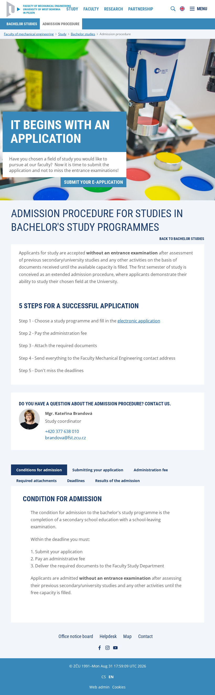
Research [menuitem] (113, 9)
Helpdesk (108, 636)
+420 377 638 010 (62, 431)
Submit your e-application (93, 182)
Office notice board (75, 636)
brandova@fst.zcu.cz (65, 438)
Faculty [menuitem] (91, 9)
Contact (145, 636)
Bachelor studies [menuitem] (22, 24)
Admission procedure (115, 34)
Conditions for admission (39, 469)
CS (103, 676)
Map (127, 636)
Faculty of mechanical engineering (29, 34)
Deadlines (76, 480)
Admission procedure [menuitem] (60, 24)
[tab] (39, 469)
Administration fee (151, 469)
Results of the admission (117, 480)
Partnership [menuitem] (140, 9)
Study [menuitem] (72, 9)
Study (62, 34)
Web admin (99, 686)
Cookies (119, 686)
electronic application (138, 321)
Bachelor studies (83, 34)
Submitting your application (97, 469)
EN (111, 676)
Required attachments (36, 480)
